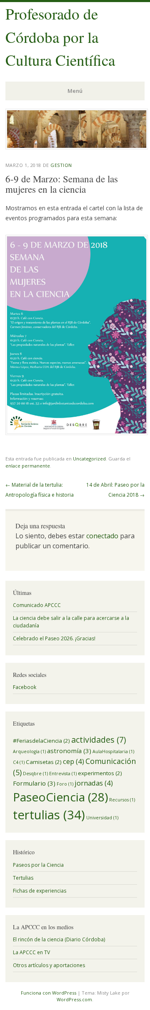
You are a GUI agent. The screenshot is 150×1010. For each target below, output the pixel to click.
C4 (19, 762)
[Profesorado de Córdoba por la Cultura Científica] (76, 147)
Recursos (122, 800)
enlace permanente (27, 466)
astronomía (69, 750)
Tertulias (23, 877)
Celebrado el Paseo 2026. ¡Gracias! (54, 638)
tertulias (49, 814)
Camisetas (44, 762)
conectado (102, 535)
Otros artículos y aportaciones (49, 965)
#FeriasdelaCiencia (41, 740)
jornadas (94, 783)
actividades (98, 739)
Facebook (24, 687)
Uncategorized (89, 458)
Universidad (102, 818)
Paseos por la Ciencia (38, 864)
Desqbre (35, 773)
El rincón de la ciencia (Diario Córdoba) (59, 939)
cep (73, 761)
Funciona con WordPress (48, 993)
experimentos (100, 773)
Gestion (61, 165)
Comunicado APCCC (37, 605)
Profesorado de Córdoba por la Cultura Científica (60, 36)
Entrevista (63, 773)
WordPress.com (74, 999)
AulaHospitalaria (113, 751)
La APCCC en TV (31, 952)
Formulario (34, 783)
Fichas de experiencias (39, 890)
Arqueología (29, 751)
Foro (65, 784)
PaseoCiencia (60, 797)
